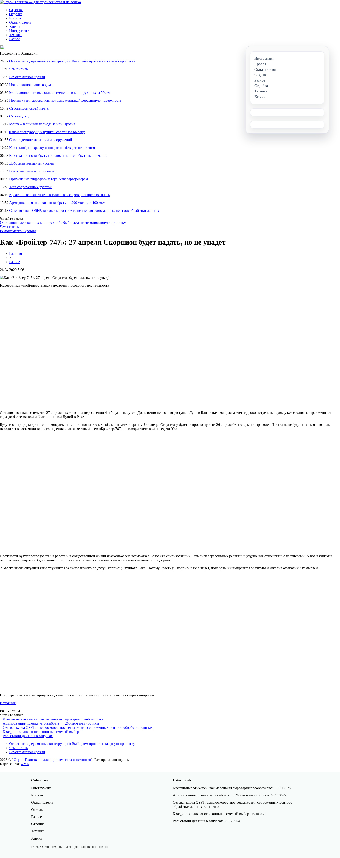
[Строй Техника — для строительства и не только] (40, 2)
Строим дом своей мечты (29, 108)
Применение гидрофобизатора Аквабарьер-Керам (48, 179)
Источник (8, 703)
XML (25, 764)
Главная (15, 253)
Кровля (15, 18)
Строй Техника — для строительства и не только (52, 760)
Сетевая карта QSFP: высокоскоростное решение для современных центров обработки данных (84, 210)
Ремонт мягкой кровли (27, 77)
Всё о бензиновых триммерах (32, 171)
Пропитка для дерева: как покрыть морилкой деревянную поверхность (65, 100)
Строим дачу (19, 116)
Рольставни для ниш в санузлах (28, 736)
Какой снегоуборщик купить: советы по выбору (47, 132)
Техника (15, 35)
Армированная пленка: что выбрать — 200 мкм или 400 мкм (57, 203)
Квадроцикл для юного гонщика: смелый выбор (41, 732)
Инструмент (19, 31)
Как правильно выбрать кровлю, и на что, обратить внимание (58, 155)
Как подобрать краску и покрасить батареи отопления (52, 148)
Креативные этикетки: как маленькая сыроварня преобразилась (59, 195)
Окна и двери (20, 22)
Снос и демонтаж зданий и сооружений (40, 140)
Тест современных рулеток (30, 187)
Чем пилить (18, 69)
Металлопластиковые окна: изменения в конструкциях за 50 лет (60, 93)
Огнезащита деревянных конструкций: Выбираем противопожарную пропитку (72, 61)
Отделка (15, 14)
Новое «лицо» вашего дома (31, 85)
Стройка (16, 10)
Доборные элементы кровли (31, 163)
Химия (14, 26)
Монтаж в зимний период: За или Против (42, 124)
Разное (14, 39)
